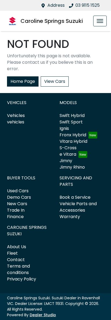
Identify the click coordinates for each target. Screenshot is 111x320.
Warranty (70, 217)
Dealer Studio (43, 315)
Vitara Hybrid (73, 141)
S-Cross (68, 148)
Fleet (12, 253)
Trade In (16, 210)
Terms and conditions (18, 269)
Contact (16, 260)
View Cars (54, 81)
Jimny (66, 161)
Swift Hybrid (72, 115)
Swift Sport (71, 122)
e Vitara (68, 154)
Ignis (64, 128)
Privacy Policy (21, 279)
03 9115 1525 (87, 5)
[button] (100, 21)
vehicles (15, 122)
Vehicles (16, 115)
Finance (15, 217)
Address (56, 5)
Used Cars (18, 191)
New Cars (17, 204)
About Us (16, 247)
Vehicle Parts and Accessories (78, 207)
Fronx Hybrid (73, 135)
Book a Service (75, 197)
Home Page (23, 81)
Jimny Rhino (72, 167)
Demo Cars (19, 197)
